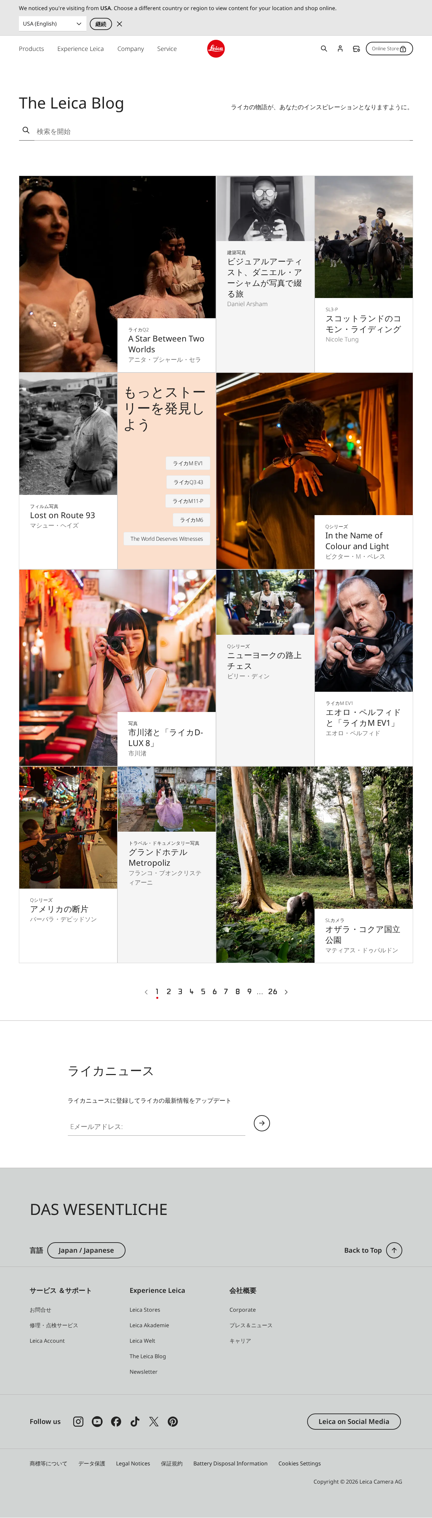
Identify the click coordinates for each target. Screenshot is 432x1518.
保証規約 (172, 1463)
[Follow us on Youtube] (97, 1421)
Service (167, 48)
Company (130, 48)
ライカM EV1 (188, 463)
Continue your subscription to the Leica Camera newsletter (262, 1123)
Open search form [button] (324, 48)
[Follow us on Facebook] (116, 1421)
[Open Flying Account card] (340, 48)
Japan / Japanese (86, 1250)
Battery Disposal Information (230, 1463)
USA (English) (40, 23)
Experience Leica (80, 48)
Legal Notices (133, 1463)
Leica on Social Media (354, 1421)
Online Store (385, 48)
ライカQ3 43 (188, 482)
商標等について (49, 1463)
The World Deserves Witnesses (167, 538)
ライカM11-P (187, 501)
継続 (101, 24)
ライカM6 (191, 520)
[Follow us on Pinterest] (173, 1421)
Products (31, 48)
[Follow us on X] (154, 1421)
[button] (394, 1250)
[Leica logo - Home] (216, 49)
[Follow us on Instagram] (78, 1421)
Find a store (356, 48)
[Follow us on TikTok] (135, 1421)
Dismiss (119, 24)
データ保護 (91, 1463)
